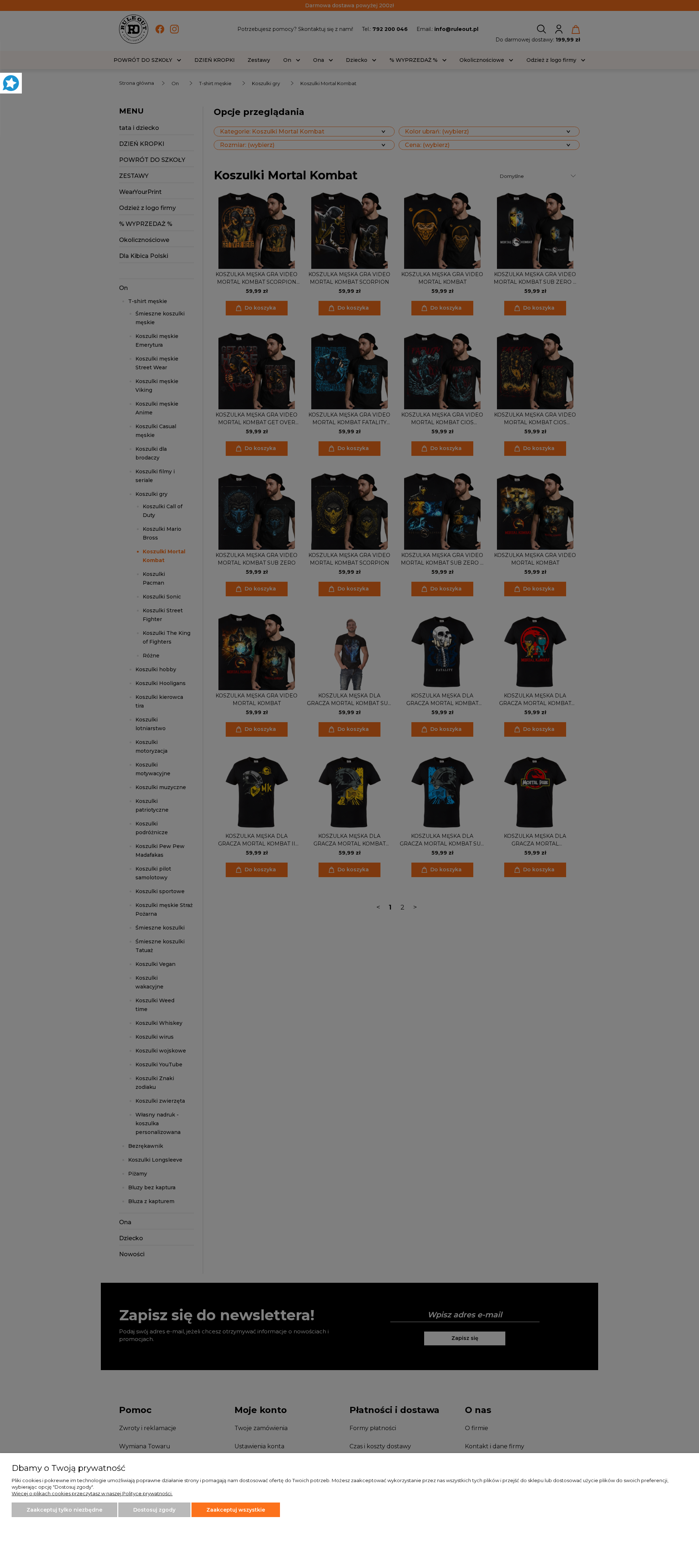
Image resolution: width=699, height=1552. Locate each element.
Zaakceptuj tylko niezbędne (64, 1510)
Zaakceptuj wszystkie (235, 1510)
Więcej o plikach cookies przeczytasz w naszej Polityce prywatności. (92, 1493)
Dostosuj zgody (154, 1510)
